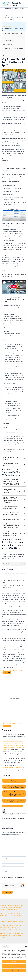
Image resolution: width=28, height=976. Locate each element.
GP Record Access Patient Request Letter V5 (12, 670)
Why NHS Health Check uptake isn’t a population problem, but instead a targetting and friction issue (11, 907)
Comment (4, 838)
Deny (14, 966)
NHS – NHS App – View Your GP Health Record (14, 780)
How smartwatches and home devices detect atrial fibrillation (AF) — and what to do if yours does (11, 936)
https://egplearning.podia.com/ (12, 767)
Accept (14, 961)
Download (7, 672)
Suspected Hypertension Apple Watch (11, 921)
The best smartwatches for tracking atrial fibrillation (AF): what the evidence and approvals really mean (11, 927)
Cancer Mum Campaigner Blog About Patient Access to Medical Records (14, 786)
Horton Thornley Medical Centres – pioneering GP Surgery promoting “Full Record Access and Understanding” (14, 793)
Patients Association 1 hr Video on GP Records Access (14, 800)
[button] (25, 946)
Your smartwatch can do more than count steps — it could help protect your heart (10, 915)
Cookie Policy (9, 973)
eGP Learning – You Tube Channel (12, 806)
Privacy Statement (17, 973)
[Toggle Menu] (21, 33)
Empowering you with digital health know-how (17, 3)
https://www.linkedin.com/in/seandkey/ (8, 815)
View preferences (14, 970)
